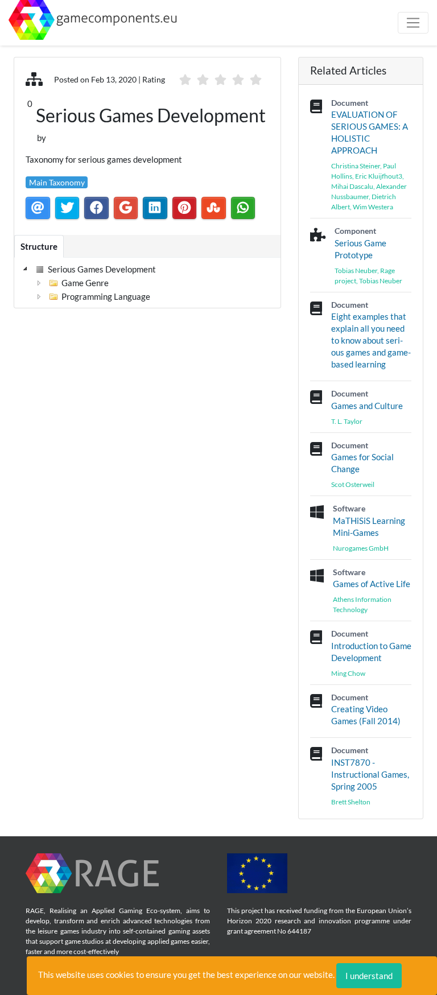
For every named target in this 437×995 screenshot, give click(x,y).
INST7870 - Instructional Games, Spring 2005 (370, 774)
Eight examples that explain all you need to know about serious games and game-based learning (371, 340)
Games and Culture (367, 406)
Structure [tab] (38, 246)
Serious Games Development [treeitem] (102, 269)
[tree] (90, 282)
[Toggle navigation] (413, 23)
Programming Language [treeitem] (105, 296)
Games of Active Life (371, 584)
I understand (369, 976)
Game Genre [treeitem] (85, 283)
